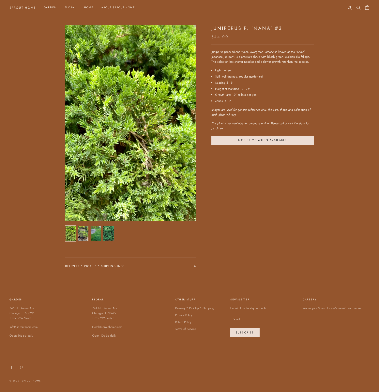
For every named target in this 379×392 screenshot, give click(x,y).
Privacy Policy (183, 315)
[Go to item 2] (83, 233)
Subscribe (245, 332)
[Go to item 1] (70, 233)
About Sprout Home (118, 7)
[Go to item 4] (108, 233)
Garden (50, 7)
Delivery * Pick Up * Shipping (194, 308)
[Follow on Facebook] (11, 367)
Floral (70, 7)
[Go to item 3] (95, 233)
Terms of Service (185, 329)
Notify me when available (262, 140)
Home (88, 7)
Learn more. (354, 308)
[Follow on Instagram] (22, 367)
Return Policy (183, 322)
